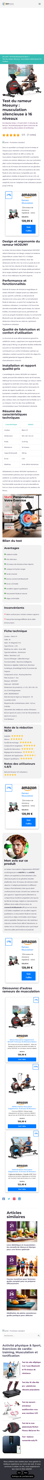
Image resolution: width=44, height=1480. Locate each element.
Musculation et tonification (24, 128)
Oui (19, 1473)
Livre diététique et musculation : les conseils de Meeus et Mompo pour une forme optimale (21, 1247)
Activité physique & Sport (18, 125)
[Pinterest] (14, 1198)
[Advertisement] (22, 31)
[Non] (41, 1469)
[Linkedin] (19, 1198)
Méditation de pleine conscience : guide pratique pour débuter (22, 1314)
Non (26, 1473)
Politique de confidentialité (22, 1476)
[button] (13, 142)
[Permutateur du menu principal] (39, 3)
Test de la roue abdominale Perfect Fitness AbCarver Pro (31, 1427)
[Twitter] (9, 1198)
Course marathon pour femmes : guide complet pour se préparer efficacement (21, 1281)
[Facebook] (3, 1198)
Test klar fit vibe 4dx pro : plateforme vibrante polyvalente (30, 1386)
